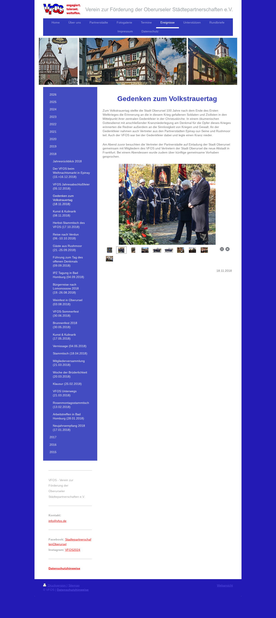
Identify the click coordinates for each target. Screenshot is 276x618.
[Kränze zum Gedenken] (109, 250)
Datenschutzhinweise (73, 589)
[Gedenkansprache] (133, 250)
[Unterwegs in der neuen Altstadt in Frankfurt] (180, 250)
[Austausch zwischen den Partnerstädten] (109, 258)
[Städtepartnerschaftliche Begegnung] (204, 250)
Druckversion (57, 585)
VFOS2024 (72, 550)
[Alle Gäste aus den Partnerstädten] (169, 250)
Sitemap (74, 585)
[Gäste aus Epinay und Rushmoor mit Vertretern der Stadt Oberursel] (157, 250)
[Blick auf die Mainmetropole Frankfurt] (192, 250)
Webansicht (225, 585)
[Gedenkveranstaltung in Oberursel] (145, 250)
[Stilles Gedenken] (167, 204)
